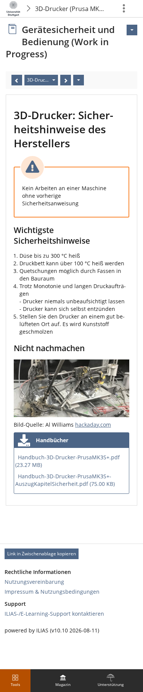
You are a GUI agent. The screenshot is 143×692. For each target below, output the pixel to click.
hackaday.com (93, 424)
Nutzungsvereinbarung (34, 581)
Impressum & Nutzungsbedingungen (52, 591)
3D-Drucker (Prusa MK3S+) (71, 9)
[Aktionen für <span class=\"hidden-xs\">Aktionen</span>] (132, 30)
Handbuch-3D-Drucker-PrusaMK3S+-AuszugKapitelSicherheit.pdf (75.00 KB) (65, 480)
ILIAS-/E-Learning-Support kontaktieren (54, 613)
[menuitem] (63, 680)
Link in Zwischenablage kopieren (41, 553)
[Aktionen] (78, 80)
